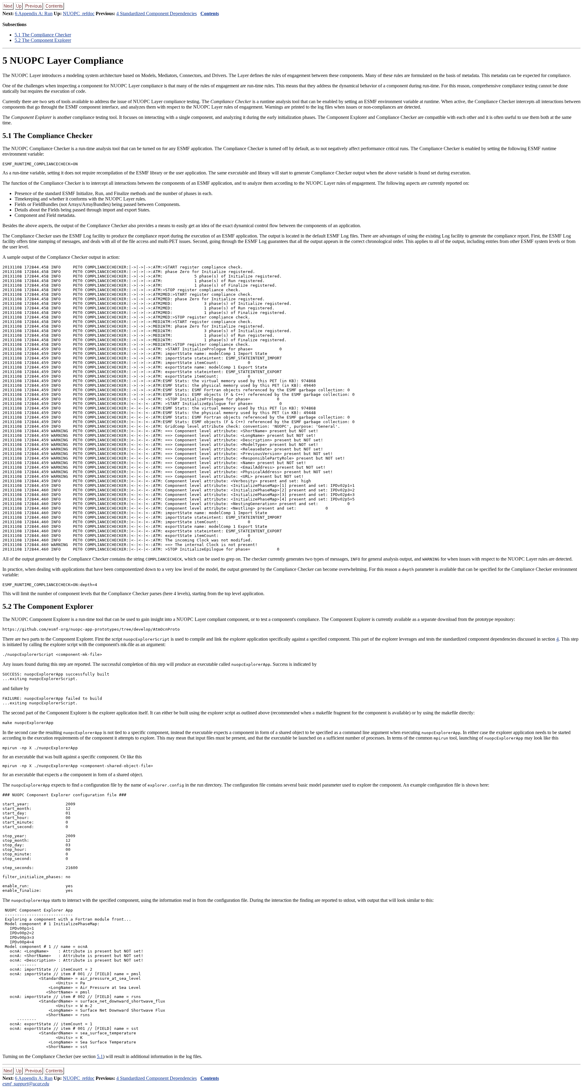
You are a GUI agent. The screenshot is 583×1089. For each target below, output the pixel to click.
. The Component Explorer (43, 40)
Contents (209, 13)
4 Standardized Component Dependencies (156, 13)
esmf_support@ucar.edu (25, 1083)
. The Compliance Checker (43, 34)
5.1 (100, 1056)
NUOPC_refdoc (78, 13)
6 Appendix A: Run (34, 13)
